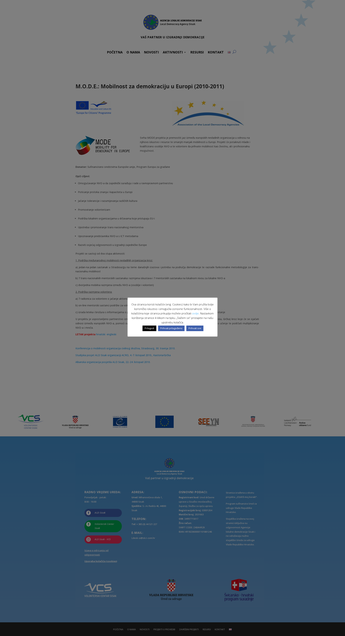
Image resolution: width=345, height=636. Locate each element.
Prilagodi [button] (149, 328)
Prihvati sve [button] (194, 328)
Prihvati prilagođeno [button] (171, 328)
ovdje (195, 313)
